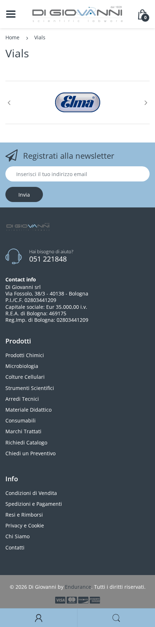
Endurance (78, 586)
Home (12, 37)
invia (24, 194)
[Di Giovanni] (77, 13)
